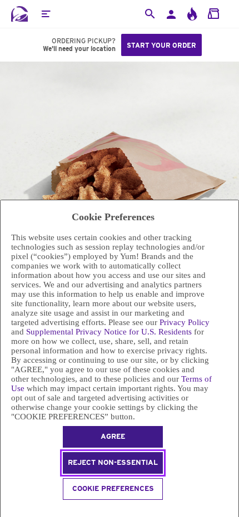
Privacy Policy (185, 322)
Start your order (161, 45)
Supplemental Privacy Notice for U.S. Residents (109, 331)
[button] (45, 14)
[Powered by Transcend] (5, 510)
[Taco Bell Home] (19, 14)
